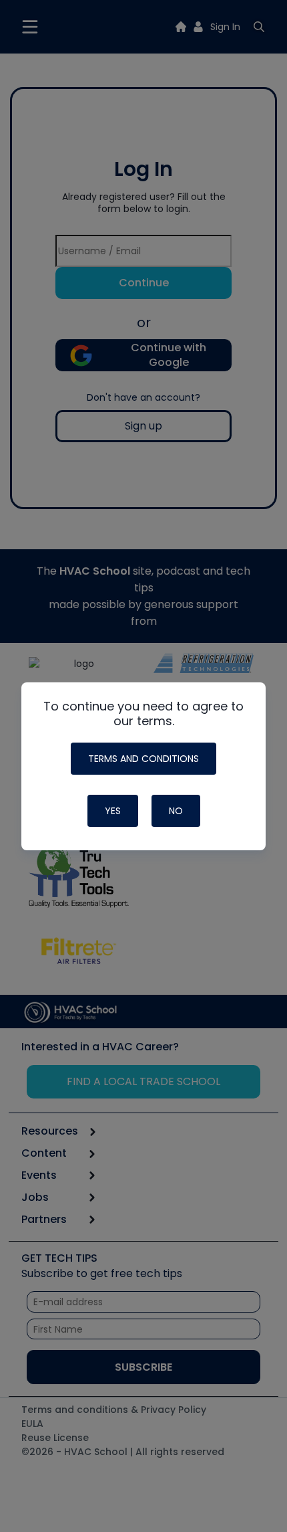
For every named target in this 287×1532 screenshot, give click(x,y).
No (176, 811)
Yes (113, 811)
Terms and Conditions (143, 758)
